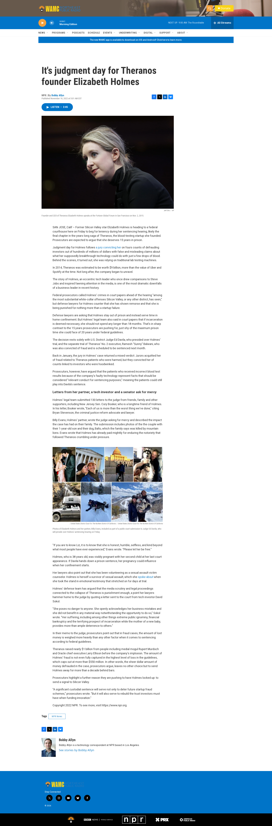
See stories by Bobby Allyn (76, 750)
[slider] (56, 22)
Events (107, 33)
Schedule (94, 33)
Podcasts (78, 33)
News (41, 33)
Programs (58, 33)
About (181, 33)
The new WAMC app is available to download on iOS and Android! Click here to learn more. (136, 40)
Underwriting (128, 33)
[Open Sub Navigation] (47, 33)
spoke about (146, 577)
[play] (42, 23)
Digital (148, 33)
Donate (225, 8)
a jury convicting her (108, 247)
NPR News (57, 716)
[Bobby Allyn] (49, 747)
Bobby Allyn (57, 95)
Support (164, 33)
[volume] (51, 22)
